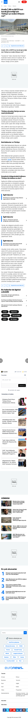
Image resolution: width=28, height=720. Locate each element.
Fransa (8, 649)
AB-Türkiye (14, 319)
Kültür (21, 646)
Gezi (2, 686)
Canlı (24, 1)
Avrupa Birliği (16, 315)
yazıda (9, 159)
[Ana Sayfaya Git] (5, 2)
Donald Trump (18, 649)
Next (2, 683)
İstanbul (6, 657)
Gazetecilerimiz (5, 693)
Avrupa (3, 677)
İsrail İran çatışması (14, 642)
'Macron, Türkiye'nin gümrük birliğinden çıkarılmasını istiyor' (11, 220)
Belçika (14, 6)
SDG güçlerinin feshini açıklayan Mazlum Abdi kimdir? (11, 305)
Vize (20, 661)
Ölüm (14, 657)
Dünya (9, 6)
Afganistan (14, 311)
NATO (4, 319)
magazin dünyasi (17, 653)
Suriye (5, 311)
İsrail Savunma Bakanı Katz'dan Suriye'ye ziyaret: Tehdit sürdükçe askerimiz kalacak (12, 300)
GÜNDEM (5, 498)
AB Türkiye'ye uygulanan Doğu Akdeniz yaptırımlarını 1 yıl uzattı (13, 198)
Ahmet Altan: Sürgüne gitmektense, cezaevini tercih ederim (10, 295)
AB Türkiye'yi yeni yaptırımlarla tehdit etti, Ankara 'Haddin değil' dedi (12, 244)
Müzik (7, 653)
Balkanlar (5, 315)
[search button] (25, 632)
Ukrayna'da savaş (10, 646)
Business (3, 680)
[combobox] (14, 632)
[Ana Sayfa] (1, 6)
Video (2, 690)
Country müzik (11, 661)
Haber (5, 6)
